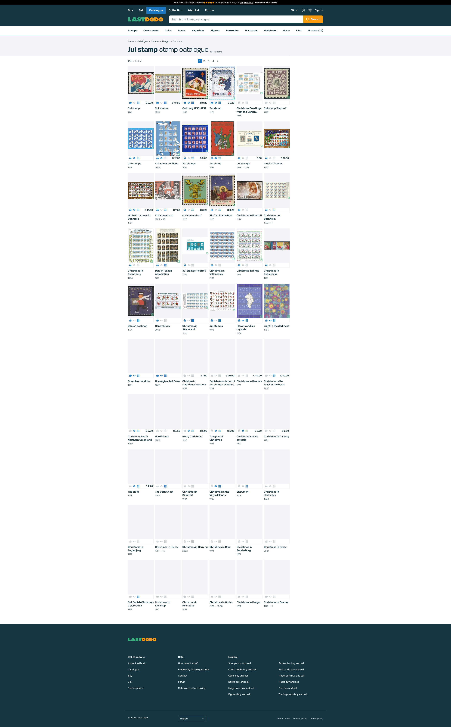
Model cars (270, 30)
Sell (141, 10)
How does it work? (188, 663)
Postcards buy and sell (291, 669)
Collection (175, 10)
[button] (310, 10)
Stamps (132, 30)
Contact (182, 675)
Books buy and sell (238, 681)
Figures (215, 30)
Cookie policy (316, 718)
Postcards (251, 30)
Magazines (197, 30)
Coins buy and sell (238, 675)
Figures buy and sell (239, 694)
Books (181, 30)
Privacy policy (300, 718)
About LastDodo (137, 663)
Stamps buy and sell (239, 663)
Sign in (319, 10)
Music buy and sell (289, 681)
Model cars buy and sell (291, 675)
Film (298, 30)
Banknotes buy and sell (291, 663)
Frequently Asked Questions (193, 669)
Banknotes (232, 30)
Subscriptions (135, 688)
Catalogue (156, 10)
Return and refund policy (192, 688)
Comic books (151, 30)
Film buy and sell (288, 688)
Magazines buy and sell (241, 688)
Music (286, 30)
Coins (168, 30)
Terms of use (283, 718)
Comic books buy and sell (242, 669)
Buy (130, 10)
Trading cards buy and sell (293, 694)
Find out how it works (266, 2)
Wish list (193, 10)
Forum (209, 10)
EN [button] (292, 10)
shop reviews (246, 2)
